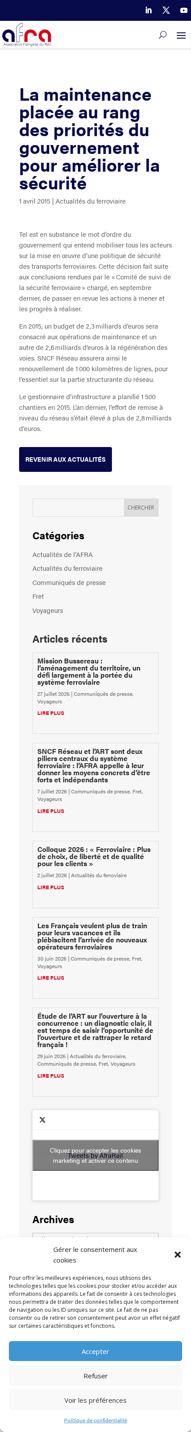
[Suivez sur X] (166, 10)
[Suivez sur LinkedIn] (148, 10)
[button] (177, 1254)
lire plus (50, 713)
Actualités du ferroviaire (91, 200)
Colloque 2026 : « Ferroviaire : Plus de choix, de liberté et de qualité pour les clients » (94, 856)
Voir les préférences (95, 1400)
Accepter (95, 1351)
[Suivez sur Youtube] (184, 10)
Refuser (96, 1375)
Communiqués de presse (69, 582)
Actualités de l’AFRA (62, 554)
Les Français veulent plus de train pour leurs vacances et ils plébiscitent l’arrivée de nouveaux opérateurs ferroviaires (92, 936)
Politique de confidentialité (95, 1420)
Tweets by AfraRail (95, 1155)
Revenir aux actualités (65, 459)
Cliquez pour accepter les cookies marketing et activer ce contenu (95, 1155)
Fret (38, 595)
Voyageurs (47, 610)
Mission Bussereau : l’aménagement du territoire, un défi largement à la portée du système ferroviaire (88, 671)
